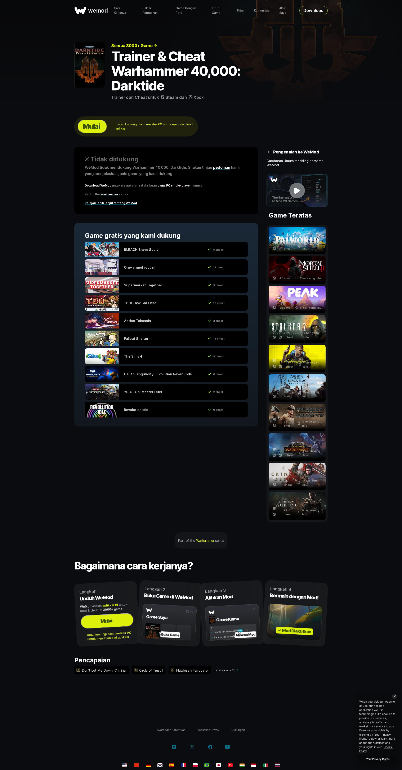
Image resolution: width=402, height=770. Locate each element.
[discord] (174, 747)
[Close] (394, 696)
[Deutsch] (148, 765)
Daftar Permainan (149, 10)
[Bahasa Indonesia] (253, 765)
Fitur (240, 10)
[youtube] (227, 747)
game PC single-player (174, 185)
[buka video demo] (297, 190)
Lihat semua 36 (225, 670)
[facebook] (210, 747)
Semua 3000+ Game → (134, 45)
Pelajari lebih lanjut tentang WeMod (111, 203)
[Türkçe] (230, 765)
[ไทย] (277, 765)
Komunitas (261, 10)
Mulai (91, 126)
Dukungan (238, 729)
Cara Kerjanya (120, 10)
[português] (206, 765)
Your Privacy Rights (377, 759)
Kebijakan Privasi (208, 729)
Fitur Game (216, 10)
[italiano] (265, 765)
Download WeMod (98, 185)
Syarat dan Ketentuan (171, 729)
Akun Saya (282, 10)
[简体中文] (136, 765)
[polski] (195, 765)
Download (313, 10)
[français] (183, 765)
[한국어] (159, 765)
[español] (171, 765)
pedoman (221, 167)
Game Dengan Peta (186, 10)
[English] (124, 765)
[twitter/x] (192, 747)
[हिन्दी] (242, 765)
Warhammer (109, 194)
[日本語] (218, 765)
